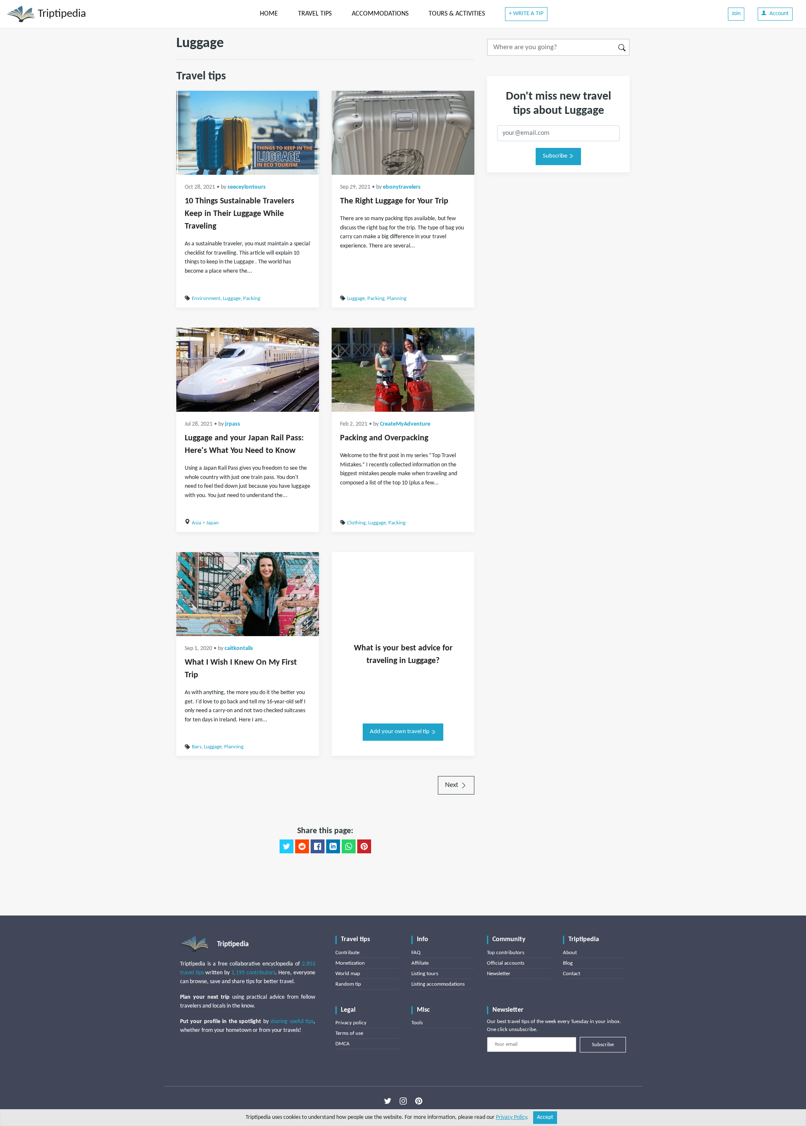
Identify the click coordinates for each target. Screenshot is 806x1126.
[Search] (622, 47)
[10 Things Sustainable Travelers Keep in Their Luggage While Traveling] (247, 133)
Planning (396, 298)
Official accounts (505, 963)
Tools (417, 1023)
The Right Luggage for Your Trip (394, 201)
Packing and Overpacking (384, 438)
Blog (568, 963)
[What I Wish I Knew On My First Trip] (247, 594)
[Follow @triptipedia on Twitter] (388, 1101)
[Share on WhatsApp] (349, 846)
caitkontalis (239, 648)
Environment (206, 298)
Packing (251, 298)
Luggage (232, 298)
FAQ (416, 952)
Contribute (347, 952)
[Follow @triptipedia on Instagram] (403, 1101)
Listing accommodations (438, 984)
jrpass (232, 424)
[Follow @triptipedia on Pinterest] (419, 1101)
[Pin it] (364, 846)
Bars (197, 747)
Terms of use (349, 1033)
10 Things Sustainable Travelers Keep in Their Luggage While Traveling (239, 214)
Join (736, 13)
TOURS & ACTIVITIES (457, 14)
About (570, 952)
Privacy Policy (511, 1117)
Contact (571, 973)
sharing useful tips (292, 1021)
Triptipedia (60, 14)
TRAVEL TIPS (315, 14)
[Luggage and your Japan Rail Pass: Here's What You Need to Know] (247, 370)
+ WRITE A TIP (526, 14)
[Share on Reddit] (302, 846)
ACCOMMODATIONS (380, 14)
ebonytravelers (402, 187)
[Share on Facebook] (317, 846)
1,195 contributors (253, 973)
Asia (196, 523)
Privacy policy (350, 1023)
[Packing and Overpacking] (403, 370)
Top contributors (505, 952)
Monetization (350, 963)
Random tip (348, 984)
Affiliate (420, 963)
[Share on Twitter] (286, 846)
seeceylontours (247, 187)
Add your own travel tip (400, 732)
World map (347, 973)
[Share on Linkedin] (333, 846)
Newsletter (498, 973)
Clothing (356, 523)
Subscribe (555, 156)
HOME (269, 14)
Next (452, 785)
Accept (545, 1117)
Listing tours (424, 973)
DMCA (342, 1044)
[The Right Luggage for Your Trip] (403, 133)
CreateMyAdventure (405, 424)
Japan (212, 523)
